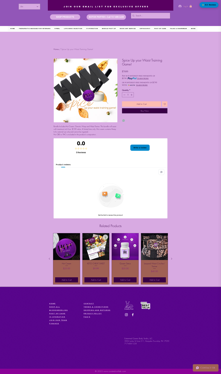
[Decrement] (124, 94)
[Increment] (132, 94)
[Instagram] (126, 315)
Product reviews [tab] (63, 164)
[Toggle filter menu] (161, 172)
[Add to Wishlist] (164, 104)
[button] (191, 6)
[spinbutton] (128, 94)
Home (56, 49)
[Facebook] (133, 315)
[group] (110, 259)
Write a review (140, 147)
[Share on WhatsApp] (123, 120)
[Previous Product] (49, 258)
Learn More (143, 78)
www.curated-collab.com (114, 371)
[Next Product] (171, 258)
